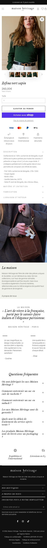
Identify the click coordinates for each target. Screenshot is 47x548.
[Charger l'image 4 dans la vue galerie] (29, 74)
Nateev (27, 534)
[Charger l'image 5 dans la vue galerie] (35, 74)
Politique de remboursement (31, 540)
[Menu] (3, 9)
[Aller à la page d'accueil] (23, 9)
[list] (23, 455)
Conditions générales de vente (33, 537)
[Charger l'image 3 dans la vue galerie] (23, 74)
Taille (4, 96)
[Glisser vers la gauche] (5, 74)
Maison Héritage (13, 531)
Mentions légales (14, 540)
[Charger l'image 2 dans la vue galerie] (17, 74)
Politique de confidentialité (12, 537)
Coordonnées (16, 543)
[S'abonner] (44, 507)
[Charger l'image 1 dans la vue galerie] (11, 74)
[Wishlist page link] (42, 9)
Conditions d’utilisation (30, 543)
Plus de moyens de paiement (23, 120)
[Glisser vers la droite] (42, 74)
